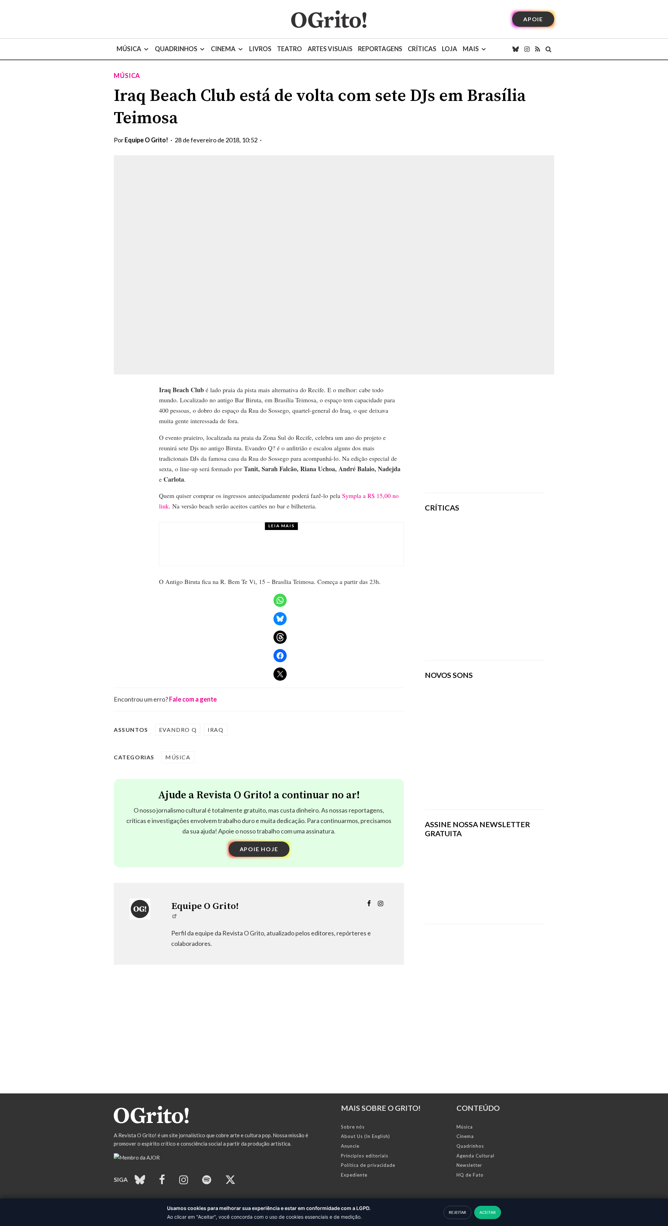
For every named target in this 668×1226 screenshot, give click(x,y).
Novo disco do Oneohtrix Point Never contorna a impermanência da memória (506, 631)
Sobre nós (353, 1127)
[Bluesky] (516, 49)
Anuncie (350, 1146)
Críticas (422, 49)
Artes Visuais (330, 49)
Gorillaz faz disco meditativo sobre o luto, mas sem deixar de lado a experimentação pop (503, 582)
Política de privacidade (368, 1165)
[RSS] (537, 49)
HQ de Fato (470, 1175)
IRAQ (215, 729)
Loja (449, 49)
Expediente (354, 1175)
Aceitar (487, 1212)
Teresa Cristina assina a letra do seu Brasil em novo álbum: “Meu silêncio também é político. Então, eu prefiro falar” (302, 550)
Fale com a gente (193, 699)
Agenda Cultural (475, 1155)
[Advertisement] (484, 433)
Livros (260, 49)
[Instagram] (527, 49)
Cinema (223, 49)
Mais (471, 49)
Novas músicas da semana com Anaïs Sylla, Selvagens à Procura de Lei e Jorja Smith (475, 781)
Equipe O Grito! (146, 140)
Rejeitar (457, 1212)
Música (129, 49)
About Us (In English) (365, 1136)
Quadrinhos (176, 49)
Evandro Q (178, 729)
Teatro (289, 49)
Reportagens (380, 49)
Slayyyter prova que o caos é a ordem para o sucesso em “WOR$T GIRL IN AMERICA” (505, 538)
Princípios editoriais (364, 1155)
